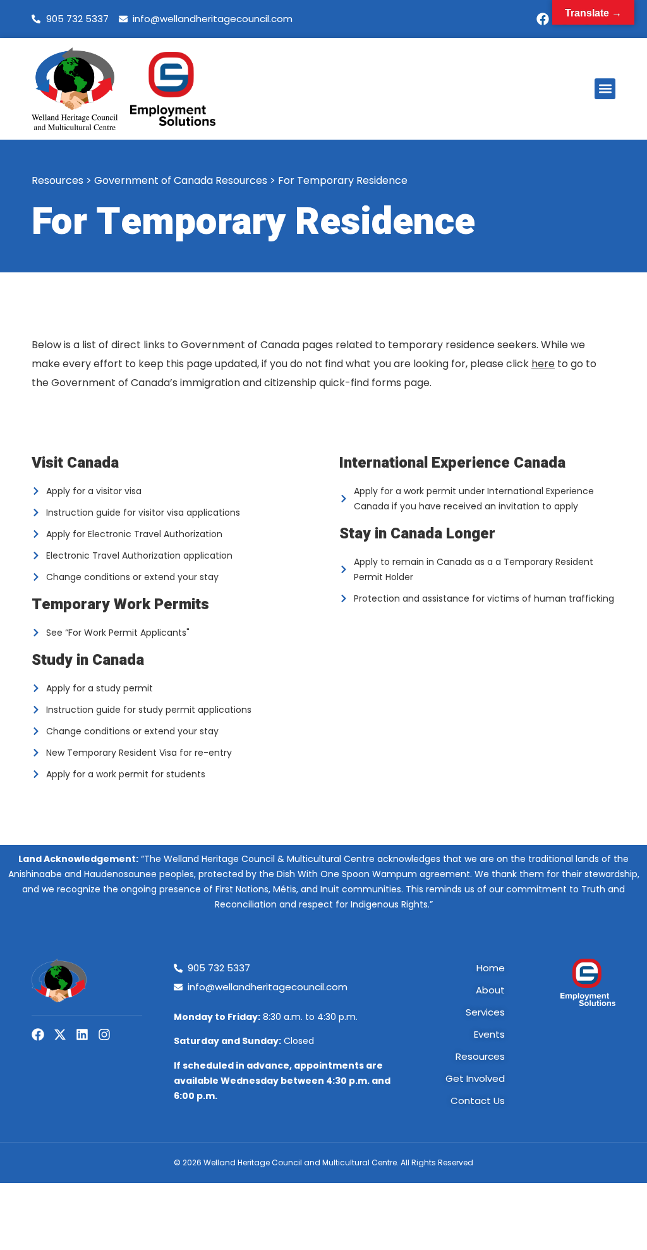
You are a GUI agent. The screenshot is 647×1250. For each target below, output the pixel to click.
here (543, 363)
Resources (57, 180)
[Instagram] (104, 1034)
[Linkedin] (82, 1034)
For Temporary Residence (343, 180)
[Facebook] (542, 19)
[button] (605, 88)
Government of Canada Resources (180, 180)
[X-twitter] (60, 1034)
